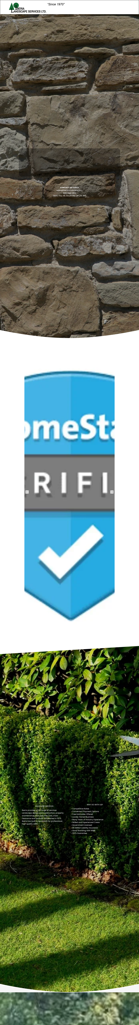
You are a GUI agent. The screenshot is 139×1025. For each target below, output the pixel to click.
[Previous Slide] (27, 492)
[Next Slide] (112, 492)
